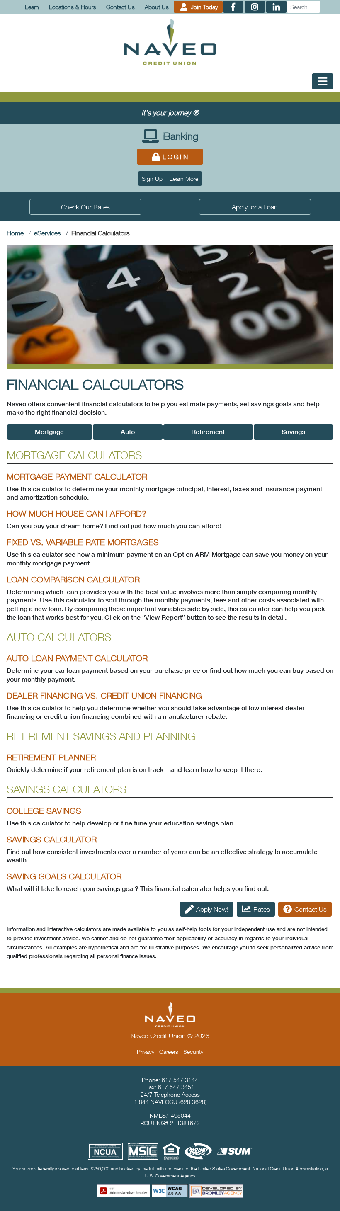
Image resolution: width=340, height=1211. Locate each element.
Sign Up (152, 178)
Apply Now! (212, 909)
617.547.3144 (180, 1079)
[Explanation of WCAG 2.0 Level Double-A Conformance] (170, 1190)
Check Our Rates (85, 207)
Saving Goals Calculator (64, 876)
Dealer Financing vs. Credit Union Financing (104, 695)
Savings (293, 432)
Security (193, 1051)
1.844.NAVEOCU (155, 1101)
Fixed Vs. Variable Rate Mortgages (83, 542)
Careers (168, 1051)
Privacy (145, 1051)
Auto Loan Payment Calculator (77, 658)
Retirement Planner (51, 757)
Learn (32, 6)
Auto (128, 432)
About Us (157, 6)
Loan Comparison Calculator (73, 579)
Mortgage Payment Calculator (77, 476)
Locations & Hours (72, 6)
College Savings (44, 810)
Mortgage (49, 432)
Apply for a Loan (255, 207)
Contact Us (120, 6)
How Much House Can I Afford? (76, 513)
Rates (261, 909)
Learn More (184, 178)
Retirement (208, 432)
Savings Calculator (52, 839)
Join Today (203, 6)
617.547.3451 (176, 1086)
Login (176, 156)
